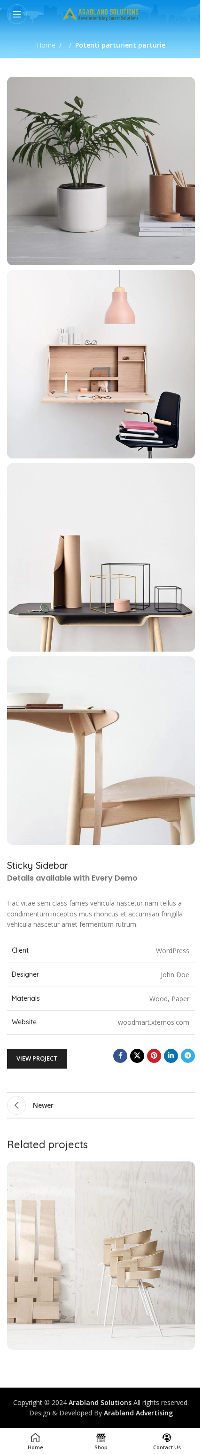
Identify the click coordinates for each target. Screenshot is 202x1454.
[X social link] (137, 1056)
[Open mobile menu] (16, 14)
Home (46, 45)
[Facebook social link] (120, 1056)
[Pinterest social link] (154, 1056)
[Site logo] (101, 13)
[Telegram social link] (188, 1056)
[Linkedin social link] (171, 1056)
